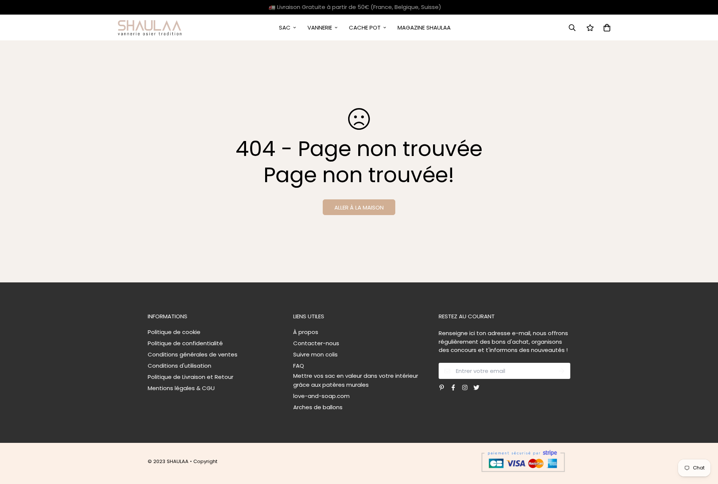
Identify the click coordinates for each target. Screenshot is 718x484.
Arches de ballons (318, 407)
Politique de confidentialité (185, 343)
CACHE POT (365, 27)
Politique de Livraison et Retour (190, 377)
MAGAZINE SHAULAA (424, 27)
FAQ (298, 366)
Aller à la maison (359, 207)
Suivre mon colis (315, 354)
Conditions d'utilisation (179, 366)
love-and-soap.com (321, 396)
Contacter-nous (316, 343)
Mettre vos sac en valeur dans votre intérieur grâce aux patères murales (355, 380)
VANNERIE (319, 27)
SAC (285, 27)
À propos (305, 332)
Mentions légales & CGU (181, 388)
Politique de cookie (174, 332)
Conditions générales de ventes (192, 354)
